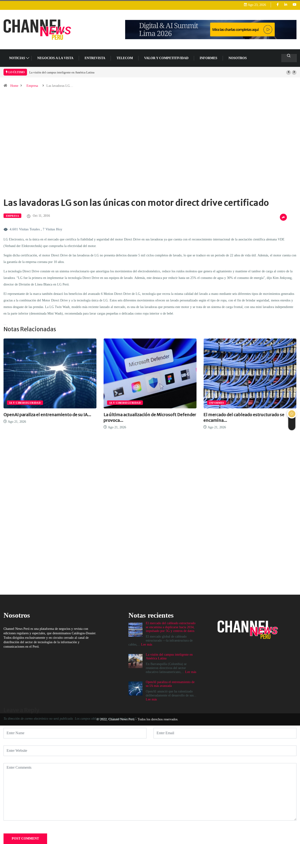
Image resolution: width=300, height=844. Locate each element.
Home (14, 85)
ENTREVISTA (95, 58)
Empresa (32, 85)
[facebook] (278, 5)
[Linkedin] (285, 5)
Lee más (151, 699)
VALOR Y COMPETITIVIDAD (166, 58)
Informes (208, 58)
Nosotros (238, 58)
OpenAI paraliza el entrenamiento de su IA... (47, 414)
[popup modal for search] (288, 58)
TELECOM (124, 58)
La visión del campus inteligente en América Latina (61, 72)
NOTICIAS (17, 58)
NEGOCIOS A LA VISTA (55, 58)
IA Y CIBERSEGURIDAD (25, 402)
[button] (288, 72)
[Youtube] (294, 5)
